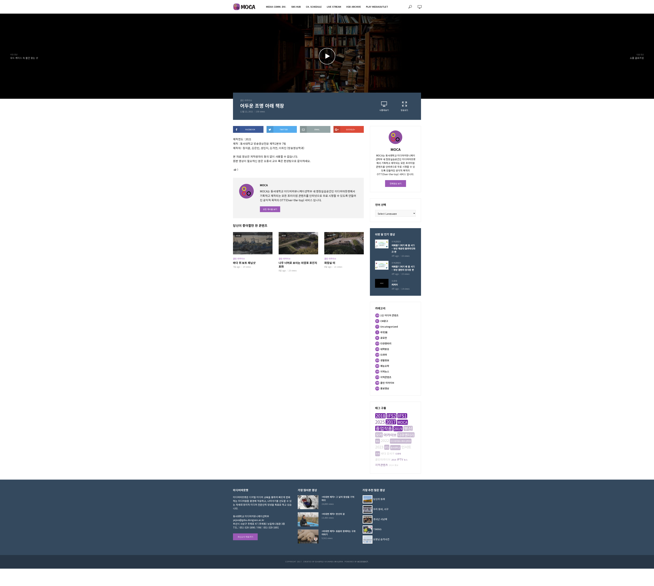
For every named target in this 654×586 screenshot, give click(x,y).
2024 (391, 465)
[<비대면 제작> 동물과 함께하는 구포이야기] (308, 536)
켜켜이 (395, 284)
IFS (387, 447)
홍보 (396, 465)
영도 (377, 441)
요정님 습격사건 (381, 539)
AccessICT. (363, 561)
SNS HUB (296, 6)
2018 (380, 415)
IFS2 (391, 415)
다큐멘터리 (406, 434)
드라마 (394, 281)
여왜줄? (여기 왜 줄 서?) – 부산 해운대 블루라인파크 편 (403, 248)
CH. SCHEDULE (314, 6)
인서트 (406, 447)
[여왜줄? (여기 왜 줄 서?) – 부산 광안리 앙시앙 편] (381, 265)
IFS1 (402, 415)
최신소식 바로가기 (245, 536)
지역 (377, 453)
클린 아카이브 (246, 100)
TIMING (377, 529)
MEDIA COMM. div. (276, 6)
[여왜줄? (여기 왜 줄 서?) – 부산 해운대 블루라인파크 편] (381, 244)
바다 (383, 453)
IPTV (400, 459)
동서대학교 (395, 447)
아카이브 (390, 435)
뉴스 (406, 459)
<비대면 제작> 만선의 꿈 (333, 514)
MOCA (402, 422)
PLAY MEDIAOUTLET (377, 6)
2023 (379, 447)
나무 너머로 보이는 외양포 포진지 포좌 (298, 264)
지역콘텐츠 (396, 241)
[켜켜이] (381, 283)
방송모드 (404, 110)
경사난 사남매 (380, 519)
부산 (408, 428)
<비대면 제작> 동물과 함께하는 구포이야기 (339, 532)
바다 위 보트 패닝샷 (244, 263)
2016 (393, 459)
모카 (379, 434)
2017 (391, 421)
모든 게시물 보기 (270, 209)
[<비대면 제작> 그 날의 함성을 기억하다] (308, 502)
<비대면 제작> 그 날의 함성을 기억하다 (338, 498)
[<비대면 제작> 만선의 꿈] (308, 519)
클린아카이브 (383, 459)
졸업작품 (384, 428)
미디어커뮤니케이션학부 (400, 441)
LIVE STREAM (334, 6)
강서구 (390, 453)
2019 (398, 428)
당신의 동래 (379, 499)
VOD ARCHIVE (353, 6)
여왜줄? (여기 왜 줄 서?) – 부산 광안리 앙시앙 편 (403, 268)
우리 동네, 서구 (380, 509)
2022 (385, 440)
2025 (380, 422)
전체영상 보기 (395, 183)
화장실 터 (329, 263)
